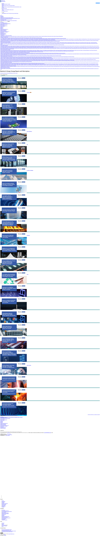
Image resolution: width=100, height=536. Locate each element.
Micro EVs (58, 47)
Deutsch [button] (9, 20)
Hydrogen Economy (54, 53)
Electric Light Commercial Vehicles (10, 46)
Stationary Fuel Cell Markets (9, 51)
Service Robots (44, 58)
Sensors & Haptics (4, 518)
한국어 (7, 13)
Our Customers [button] (7, 18)
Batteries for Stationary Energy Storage (77, 42)
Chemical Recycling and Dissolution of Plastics (52, 64)
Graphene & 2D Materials (13, 39)
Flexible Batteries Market (20, 43)
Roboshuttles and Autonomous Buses (9, 48)
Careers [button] (19, 18)
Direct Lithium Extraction (13, 43)
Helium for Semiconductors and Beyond (36, 39)
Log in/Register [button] (2, 19)
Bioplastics (15, 64)
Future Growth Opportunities (6, 36)
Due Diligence (45, 36)
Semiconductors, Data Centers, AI (4, 31)
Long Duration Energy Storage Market (65, 43)
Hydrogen (1, 53)
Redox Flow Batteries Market (87, 43)
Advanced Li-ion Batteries (38, 42)
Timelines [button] (12, 17)
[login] (5, 535)
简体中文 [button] (3, 20)
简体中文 (5, 13)
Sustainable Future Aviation (68, 48)
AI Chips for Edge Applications (31, 59)
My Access (4, 9)
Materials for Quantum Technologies (91, 40)
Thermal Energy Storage (39, 44)
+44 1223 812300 (7, 435)
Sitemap (3, 524)
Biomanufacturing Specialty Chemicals (17, 50)
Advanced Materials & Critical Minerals (5, 23)
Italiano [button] (16, 20)
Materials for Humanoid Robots (75, 40)
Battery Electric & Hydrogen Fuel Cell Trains (13, 53)
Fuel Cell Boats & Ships (3, 47)
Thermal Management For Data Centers (8, 61)
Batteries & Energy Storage (3, 24)
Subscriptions (3, 501)
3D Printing (1, 22)
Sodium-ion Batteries (15, 44)
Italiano (17, 13)
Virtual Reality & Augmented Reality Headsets (81, 68)
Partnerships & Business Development (33, 36)
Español (15, 13)
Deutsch (11, 13)
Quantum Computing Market (27, 57)
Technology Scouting (41, 36)
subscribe (8, 432)
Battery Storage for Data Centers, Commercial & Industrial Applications (55, 59)
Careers (3, 523)
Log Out (12, 9)
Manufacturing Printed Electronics (52, 56)
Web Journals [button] (9, 17)
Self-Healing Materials (34, 41)
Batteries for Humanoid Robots (68, 42)
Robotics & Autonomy (3, 30)
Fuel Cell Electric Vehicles (10, 47)
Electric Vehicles (2, 45)
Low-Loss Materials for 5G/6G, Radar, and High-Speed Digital (31, 38)
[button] (3, 3)
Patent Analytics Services (51, 36)
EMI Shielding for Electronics (6, 39)
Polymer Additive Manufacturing (31, 37)
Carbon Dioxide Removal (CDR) (51, 50)
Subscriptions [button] (2, 16)
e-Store (10, 9)
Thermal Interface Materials (49, 41)
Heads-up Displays (23, 47)
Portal (2, 9)
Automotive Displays (14, 55)
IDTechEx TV (3, 506)
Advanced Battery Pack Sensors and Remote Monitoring (28, 42)
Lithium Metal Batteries (57, 43)
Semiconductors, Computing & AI (6, 517)
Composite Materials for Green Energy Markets (64, 64)
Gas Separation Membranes (85, 50)
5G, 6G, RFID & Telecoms (3, 38)
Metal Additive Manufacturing (23, 37)
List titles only (3, 75)
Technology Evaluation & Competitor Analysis (23, 36)
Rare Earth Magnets (29, 41)
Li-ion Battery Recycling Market (4, 40)
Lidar (30, 55)
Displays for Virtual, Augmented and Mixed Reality (40, 68)
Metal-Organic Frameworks (6, 41)
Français (13, 13)
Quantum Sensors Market (34, 57)
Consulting (1, 35)
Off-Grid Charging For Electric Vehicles (65, 47)
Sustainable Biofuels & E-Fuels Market (25, 51)
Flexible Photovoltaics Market (73, 50)
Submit (8, 21)
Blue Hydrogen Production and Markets (27, 50)
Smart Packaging (57, 38)
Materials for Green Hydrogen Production (66, 40)
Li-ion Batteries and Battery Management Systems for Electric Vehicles (31, 43)
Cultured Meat (6, 52)
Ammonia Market (10, 50)
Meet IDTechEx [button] (16, 18)
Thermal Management (3, 33)
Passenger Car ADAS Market (74, 47)
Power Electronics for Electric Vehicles (93, 47)
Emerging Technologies (5, 503)
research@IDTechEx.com (47, 432)
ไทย (9, 13)
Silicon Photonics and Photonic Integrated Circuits (48, 55)
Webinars (3, 5)
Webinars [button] (1, 17)
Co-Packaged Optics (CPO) (21, 55)
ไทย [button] (7, 20)
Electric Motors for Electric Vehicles (19, 46)
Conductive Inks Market (20, 56)
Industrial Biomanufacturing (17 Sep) (6, 530)
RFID (54, 38)
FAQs (2, 526)
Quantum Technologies (3, 57)
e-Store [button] (5, 19)
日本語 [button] (1, 20)
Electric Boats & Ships (3, 46)
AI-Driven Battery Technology (46, 42)
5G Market (8, 38)
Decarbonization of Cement (65, 50)
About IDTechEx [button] (2, 18)
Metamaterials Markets (42, 38)
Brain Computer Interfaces (11, 68)
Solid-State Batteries (20, 44)
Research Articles (6, 5)
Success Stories (10, 35)
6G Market (11, 38)
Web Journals (10, 5)
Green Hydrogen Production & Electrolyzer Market (42, 53)
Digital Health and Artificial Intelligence (29, 68)
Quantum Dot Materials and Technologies (21, 41)
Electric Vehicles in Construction (28, 46)
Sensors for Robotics (39, 58)
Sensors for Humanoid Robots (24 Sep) (7, 529)
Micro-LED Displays (39, 55)
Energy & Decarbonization (3, 25)
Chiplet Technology (66, 59)
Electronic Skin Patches (26, 56)
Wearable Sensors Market (34, 63)
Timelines (13, 5)
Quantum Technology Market (41, 57)
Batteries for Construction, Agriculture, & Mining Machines (57, 42)
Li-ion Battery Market (43, 43)
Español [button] (14, 20)
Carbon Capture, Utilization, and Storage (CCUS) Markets (39, 50)
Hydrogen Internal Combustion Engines (62, 53)
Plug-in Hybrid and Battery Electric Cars (83, 47)
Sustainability (2, 32)
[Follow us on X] (51, 466)
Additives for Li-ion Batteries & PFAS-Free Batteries (14, 42)
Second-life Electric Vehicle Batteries (19, 48)
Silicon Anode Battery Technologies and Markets (6, 44)
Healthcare (1, 421)
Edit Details (7, 9)
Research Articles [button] (5, 17)
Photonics (1, 28)
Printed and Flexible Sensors (59, 56)
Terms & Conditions (4, 525)
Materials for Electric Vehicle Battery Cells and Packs (54, 40)
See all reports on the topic (39, 37)
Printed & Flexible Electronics (4, 29)
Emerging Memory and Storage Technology (81, 59)
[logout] (5, 534)
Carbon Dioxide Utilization (58, 50)
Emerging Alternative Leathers (84, 64)
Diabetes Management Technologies (19, 68)
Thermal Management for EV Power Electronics (88, 48)
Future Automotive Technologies (17, 47)
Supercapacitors (25, 44)
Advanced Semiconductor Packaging (7, 55)
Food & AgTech (2, 26)
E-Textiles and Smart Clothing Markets (52, 68)
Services (1, 36)
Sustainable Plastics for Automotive (41, 41)
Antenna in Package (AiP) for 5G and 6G (18, 38)
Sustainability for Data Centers (16, 51)
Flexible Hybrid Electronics (39, 56)
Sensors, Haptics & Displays (3, 62)
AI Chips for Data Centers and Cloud (22, 59)
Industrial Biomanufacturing (44, 39)
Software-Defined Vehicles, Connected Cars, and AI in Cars (57, 48)
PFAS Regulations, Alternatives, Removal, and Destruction (15, 52)
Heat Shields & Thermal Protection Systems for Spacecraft (24, 39)
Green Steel (50, 53)
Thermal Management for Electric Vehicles (77, 48)
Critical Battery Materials (7, 43)
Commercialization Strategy (13, 36)
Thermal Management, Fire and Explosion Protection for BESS (49, 44)
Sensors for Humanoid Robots (33, 58)
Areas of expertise (5, 35)
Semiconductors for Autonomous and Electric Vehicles (30, 48)
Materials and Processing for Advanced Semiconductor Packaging (32, 40)
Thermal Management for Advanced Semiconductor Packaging (45, 66)
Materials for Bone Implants (44, 40)
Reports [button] (1, 15)
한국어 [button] (6, 20)
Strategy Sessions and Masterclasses (58, 36)
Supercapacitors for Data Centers (31, 44)
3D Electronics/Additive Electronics (15, 37)
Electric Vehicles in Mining (35, 46)
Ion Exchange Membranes (52, 39)
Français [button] (11, 20)
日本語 (3, 13)
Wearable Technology (3, 428)
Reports (3, 500)
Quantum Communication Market (49, 38)
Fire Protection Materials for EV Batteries (48, 46)
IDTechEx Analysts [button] (11, 18)
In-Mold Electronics (44, 56)
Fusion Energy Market (79, 50)
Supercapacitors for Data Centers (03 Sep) (7, 531)
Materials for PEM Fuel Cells (83, 40)
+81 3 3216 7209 (10, 434)
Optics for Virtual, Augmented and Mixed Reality (69, 68)
